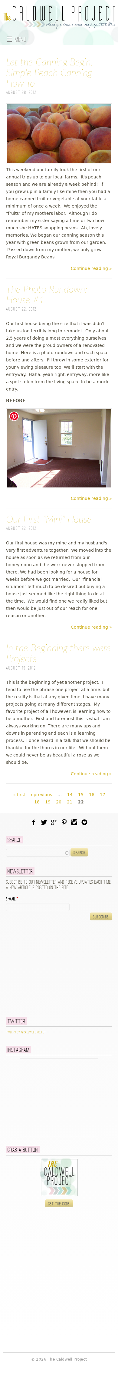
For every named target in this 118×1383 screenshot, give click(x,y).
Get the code (59, 1204)
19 (48, 802)
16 (91, 794)
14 (70, 794)
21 (69, 802)
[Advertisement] (44, 968)
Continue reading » (91, 268)
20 (58, 802)
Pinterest (64, 822)
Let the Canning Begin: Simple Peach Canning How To (49, 73)
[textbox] (38, 853)
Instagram (74, 822)
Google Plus (54, 822)
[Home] (59, 25)
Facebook (34, 822)
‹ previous (41, 794)
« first (19, 794)
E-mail (12, 899)
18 (37, 802)
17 (102, 794)
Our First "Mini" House (49, 519)
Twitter (44, 822)
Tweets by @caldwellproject (26, 1032)
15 (81, 794)
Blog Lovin (84, 822)
